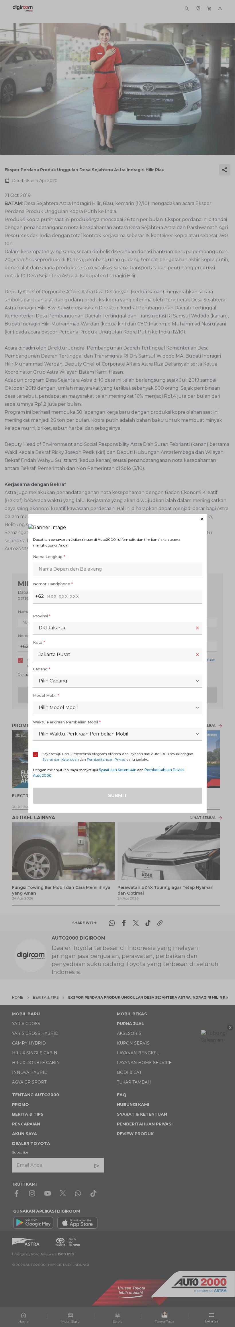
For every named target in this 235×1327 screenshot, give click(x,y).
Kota (39, 642)
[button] (117, 519)
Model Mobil (46, 695)
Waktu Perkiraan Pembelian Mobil (67, 722)
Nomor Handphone (53, 583)
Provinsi (41, 616)
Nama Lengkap (49, 556)
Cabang (41, 669)
